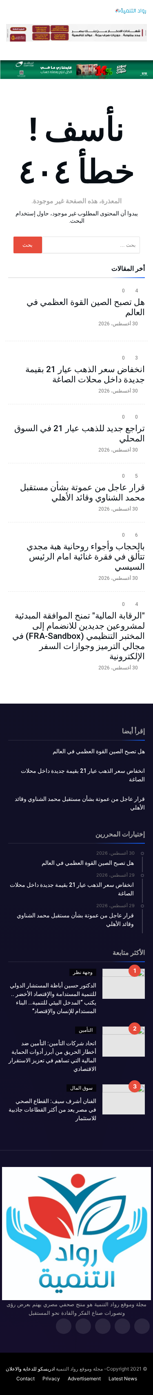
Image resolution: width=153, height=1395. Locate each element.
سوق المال (81, 1088)
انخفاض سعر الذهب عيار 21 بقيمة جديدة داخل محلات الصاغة (85, 374)
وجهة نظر (83, 972)
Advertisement (84, 1378)
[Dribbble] (83, 1326)
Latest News (123, 1378)
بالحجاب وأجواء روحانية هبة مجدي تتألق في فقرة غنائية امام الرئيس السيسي (86, 557)
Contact (25, 1378)
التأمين (86, 1030)
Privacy (51, 1378)
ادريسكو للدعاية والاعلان (30, 1369)
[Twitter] (122, 1326)
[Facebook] (142, 1326)
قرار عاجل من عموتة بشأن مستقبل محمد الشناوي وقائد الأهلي (82, 492)
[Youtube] (63, 1326)
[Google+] (103, 1326)
